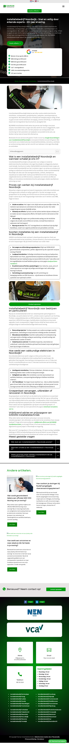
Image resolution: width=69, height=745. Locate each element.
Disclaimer (40, 739)
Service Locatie (23, 81)
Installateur (33, 81)
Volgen (30, 602)
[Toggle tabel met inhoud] (56, 151)
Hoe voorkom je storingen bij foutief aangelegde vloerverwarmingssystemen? (48, 486)
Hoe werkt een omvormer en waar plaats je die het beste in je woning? (19, 543)
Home (16, 81)
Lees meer (12, 524)
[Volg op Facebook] (25, 602)
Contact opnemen (34, 304)
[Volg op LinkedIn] (37, 602)
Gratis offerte (33, 11)
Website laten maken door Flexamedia (47, 737)
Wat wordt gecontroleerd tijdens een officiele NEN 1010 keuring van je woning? (19, 498)
